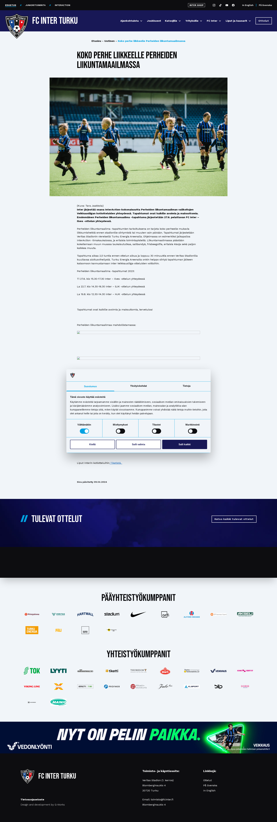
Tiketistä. (115, 462)
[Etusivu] (16, 19)
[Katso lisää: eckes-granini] (165, 671)
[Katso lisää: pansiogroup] (191, 670)
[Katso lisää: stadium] (112, 614)
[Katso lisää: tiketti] (112, 671)
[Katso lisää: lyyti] (58, 671)
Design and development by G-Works (43, 804)
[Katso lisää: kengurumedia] (112, 630)
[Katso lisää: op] (218, 614)
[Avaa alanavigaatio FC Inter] (220, 21)
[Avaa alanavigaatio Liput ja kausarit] (250, 21)
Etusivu (96, 40)
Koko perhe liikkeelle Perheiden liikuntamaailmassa (150, 40)
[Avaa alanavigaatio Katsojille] (180, 21)
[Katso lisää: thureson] (138, 670)
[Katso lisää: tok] (32, 671)
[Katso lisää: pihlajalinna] (32, 614)
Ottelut (207, 780)
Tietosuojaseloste (32, 799)
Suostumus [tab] (90, 386)
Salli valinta (138, 444)
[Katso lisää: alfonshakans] (191, 614)
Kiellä (92, 444)
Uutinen (108, 40)
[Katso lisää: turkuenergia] (32, 630)
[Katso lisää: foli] (58, 630)
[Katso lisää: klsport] (191, 686)
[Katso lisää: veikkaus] (218, 671)
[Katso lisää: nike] (138, 614)
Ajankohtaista (129, 20)
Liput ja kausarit (236, 20)
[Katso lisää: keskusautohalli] (85, 670)
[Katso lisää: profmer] (112, 686)
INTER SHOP (196, 5)
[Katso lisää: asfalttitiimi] (85, 686)
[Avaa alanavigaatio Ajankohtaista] (141, 21)
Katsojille (171, 20)
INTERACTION (62, 5)
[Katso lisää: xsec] (58, 687)
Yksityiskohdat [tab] (138, 385)
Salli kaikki (185, 444)
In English (247, 5)
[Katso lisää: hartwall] (85, 614)
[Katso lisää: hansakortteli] (85, 630)
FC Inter (212, 20)
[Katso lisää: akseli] (245, 614)
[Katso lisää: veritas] (58, 614)
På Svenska (265, 5)
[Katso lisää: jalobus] (165, 686)
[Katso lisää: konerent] (245, 671)
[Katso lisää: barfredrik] (245, 687)
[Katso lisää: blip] (218, 687)
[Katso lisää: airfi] (165, 614)
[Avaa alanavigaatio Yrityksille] (201, 21)
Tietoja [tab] (186, 385)
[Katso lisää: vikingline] (32, 686)
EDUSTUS (10, 5)
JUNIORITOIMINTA (35, 5)
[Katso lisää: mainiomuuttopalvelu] (58, 702)
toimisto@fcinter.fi (162, 799)
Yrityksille (191, 20)
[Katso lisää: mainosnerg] (32, 702)
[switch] (120, 431)
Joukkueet (154, 20)
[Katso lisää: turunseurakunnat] (138, 686)
